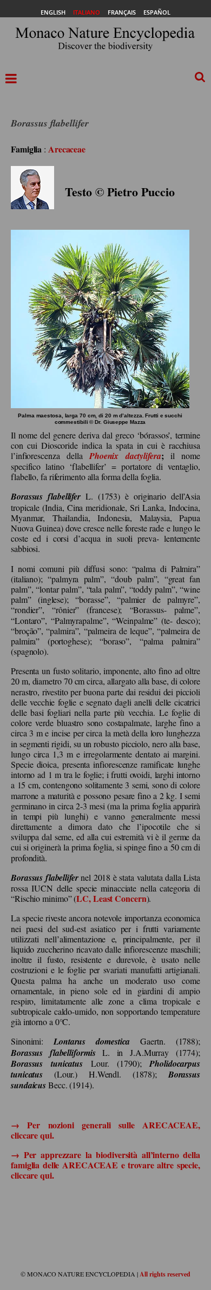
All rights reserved (165, 1274)
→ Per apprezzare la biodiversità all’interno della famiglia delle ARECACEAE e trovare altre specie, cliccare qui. (105, 1164)
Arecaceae (66, 149)
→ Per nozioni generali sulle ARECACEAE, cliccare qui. (105, 1130)
